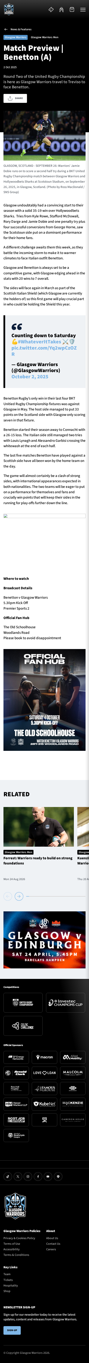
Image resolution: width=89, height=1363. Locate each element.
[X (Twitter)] (18, 1176)
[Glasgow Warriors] (8, 9)
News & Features (21, 29)
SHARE (19, 98)
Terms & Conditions (16, 1255)
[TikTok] (7, 1176)
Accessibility (11, 1249)
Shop (6, 1291)
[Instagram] (28, 1176)
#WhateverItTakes (39, 342)
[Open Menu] (83, 9)
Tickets (8, 1280)
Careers (51, 1249)
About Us (52, 1238)
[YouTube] (48, 1176)
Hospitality (10, 1285)
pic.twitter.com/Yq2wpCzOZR (44, 351)
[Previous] (8, 896)
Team (7, 1274)
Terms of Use (11, 1244)
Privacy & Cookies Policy (19, 1238)
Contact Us (53, 1244)
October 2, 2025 (29, 376)
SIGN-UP (12, 1330)
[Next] (19, 896)
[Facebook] (38, 1176)
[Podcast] (58, 1176)
